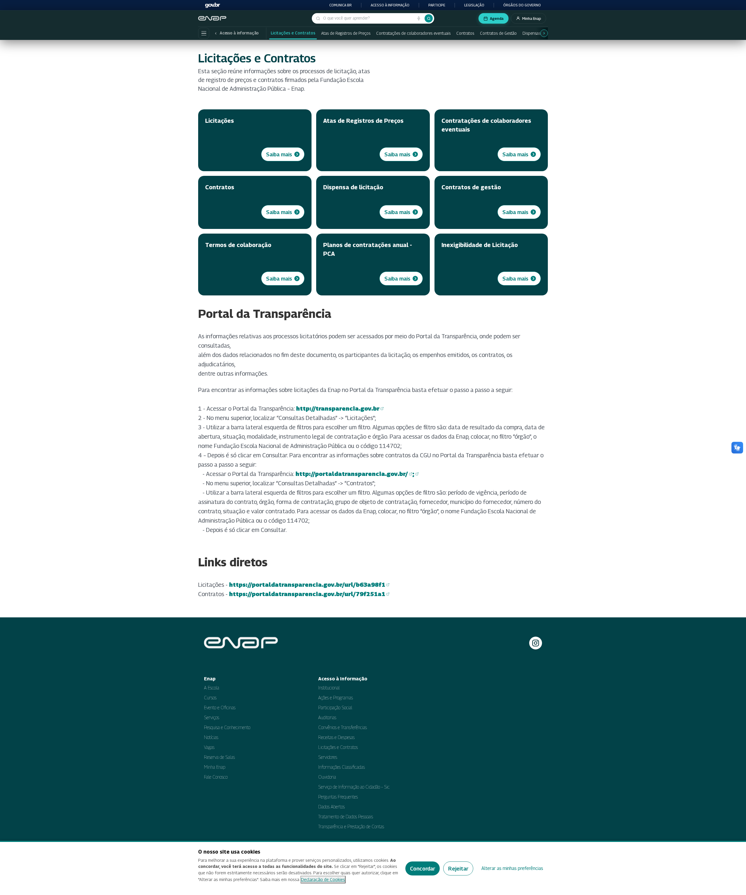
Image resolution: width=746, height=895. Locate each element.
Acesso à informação (390, 5)
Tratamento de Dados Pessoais (345, 816)
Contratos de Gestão (498, 33)
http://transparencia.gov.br (337, 409)
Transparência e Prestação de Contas (351, 826)
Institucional (329, 688)
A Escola (211, 688)
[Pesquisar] (429, 18)
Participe (436, 5)
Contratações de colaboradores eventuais (413, 33)
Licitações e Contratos (293, 32)
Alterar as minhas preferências (512, 868)
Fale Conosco (216, 777)
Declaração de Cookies (323, 879)
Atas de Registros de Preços (345, 33)
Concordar (422, 869)
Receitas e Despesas (336, 737)
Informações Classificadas (341, 767)
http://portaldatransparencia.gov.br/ (351, 474)
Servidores (327, 757)
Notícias (211, 737)
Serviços (211, 717)
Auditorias (327, 717)
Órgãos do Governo (522, 5)
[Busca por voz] (419, 18)
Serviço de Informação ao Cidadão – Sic (354, 787)
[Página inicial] (213, 18)
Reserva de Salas (219, 757)
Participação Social (335, 707)
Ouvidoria (327, 777)
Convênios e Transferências (342, 727)
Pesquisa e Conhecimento (227, 727)
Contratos (465, 33)
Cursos (210, 697)
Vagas (209, 747)
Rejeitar (458, 869)
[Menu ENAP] (203, 33)
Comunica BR (340, 5)
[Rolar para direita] (544, 33)
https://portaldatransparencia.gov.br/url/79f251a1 (307, 595)
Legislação (474, 5)
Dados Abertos (331, 807)
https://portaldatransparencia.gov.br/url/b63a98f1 (307, 585)
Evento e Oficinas (219, 707)
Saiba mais (279, 154)
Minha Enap (214, 767)
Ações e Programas (335, 697)
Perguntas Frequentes (338, 797)
